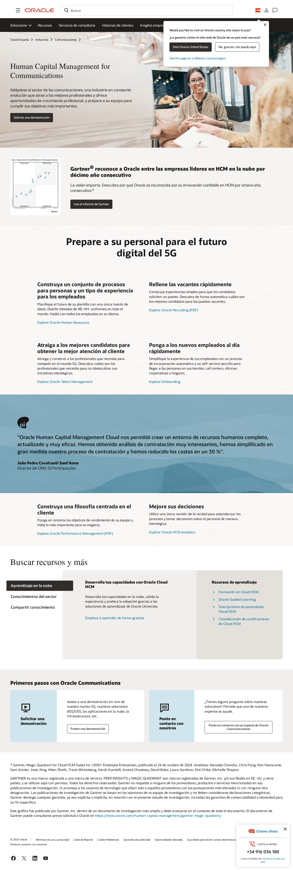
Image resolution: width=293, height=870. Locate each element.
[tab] (39, 586)
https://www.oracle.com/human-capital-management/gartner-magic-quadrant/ (158, 815)
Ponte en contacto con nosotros (28, 844)
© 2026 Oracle (18, 839)
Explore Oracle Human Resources (63, 322)
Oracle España (19, 40)
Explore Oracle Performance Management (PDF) (75, 533)
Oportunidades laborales (169, 839)
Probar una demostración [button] (88, 729)
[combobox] (146, 10)
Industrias (41, 40)
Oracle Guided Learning (237, 599)
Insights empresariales (157, 25)
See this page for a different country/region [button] (197, 58)
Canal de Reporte (83, 839)
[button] (18, 10)
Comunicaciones (66, 40)
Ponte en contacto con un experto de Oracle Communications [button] (238, 727)
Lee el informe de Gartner (91, 204)
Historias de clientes (117, 25)
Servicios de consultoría (77, 25)
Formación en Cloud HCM (238, 592)
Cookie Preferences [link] (108, 839)
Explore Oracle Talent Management (64, 381)
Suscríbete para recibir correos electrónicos (211, 839)
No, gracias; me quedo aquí (237, 47)
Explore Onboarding (164, 381)
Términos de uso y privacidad (52, 839)
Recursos (45, 25)
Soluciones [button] (18, 25)
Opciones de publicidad (136, 839)
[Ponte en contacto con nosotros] (275, 10)
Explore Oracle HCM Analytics (172, 532)
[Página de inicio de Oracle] (39, 10)
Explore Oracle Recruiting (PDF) (173, 310)
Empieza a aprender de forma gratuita (114, 618)
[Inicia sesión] (266, 10)
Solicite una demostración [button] (32, 117)
